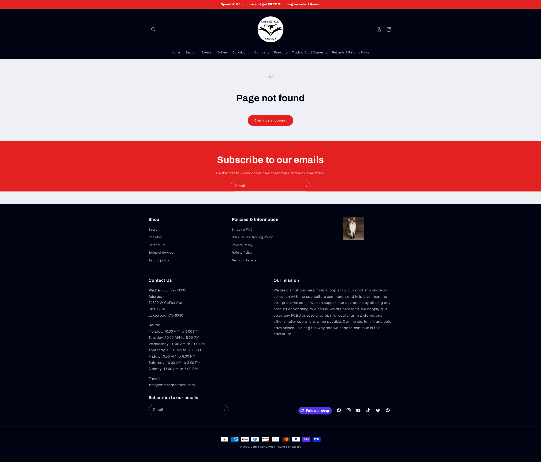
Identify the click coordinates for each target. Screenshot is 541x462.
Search (154, 229)
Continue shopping (270, 120)
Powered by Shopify (288, 447)
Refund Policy (242, 252)
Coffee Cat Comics (263, 447)
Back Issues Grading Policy (252, 237)
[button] (153, 29)
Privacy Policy (242, 245)
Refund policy (159, 260)
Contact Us (157, 245)
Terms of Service (161, 252)
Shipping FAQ (242, 229)
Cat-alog (155, 237)
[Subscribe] (305, 186)
